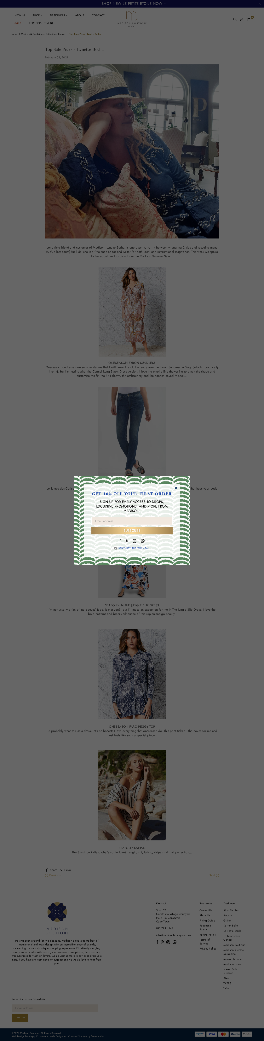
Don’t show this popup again (134, 548)
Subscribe (132, 530)
